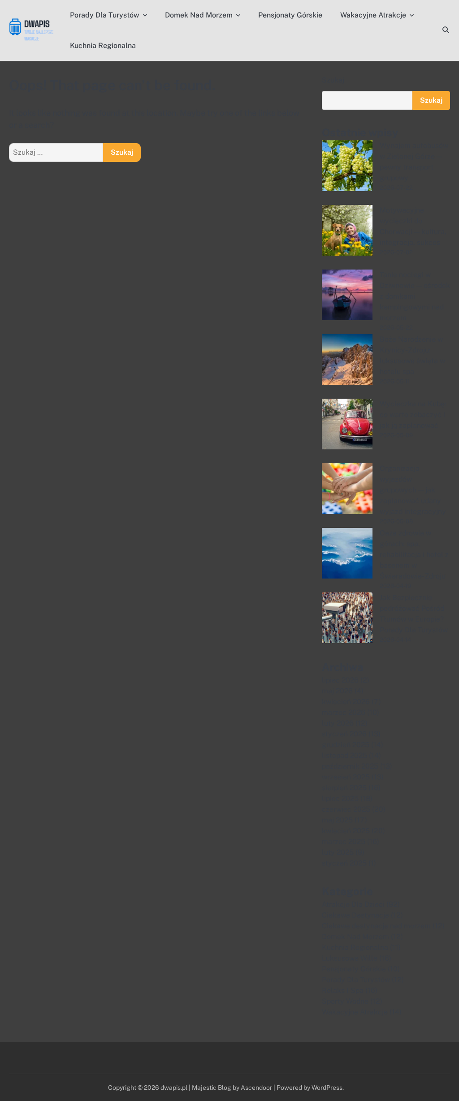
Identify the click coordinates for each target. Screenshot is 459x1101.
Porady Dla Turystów (104, 15)
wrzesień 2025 (346, 777)
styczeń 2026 (344, 734)
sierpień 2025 (344, 787)
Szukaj (333, 80)
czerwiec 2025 (346, 809)
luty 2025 (338, 852)
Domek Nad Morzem (199, 15)
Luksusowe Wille (349, 958)
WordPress (327, 1087)
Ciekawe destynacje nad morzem (376, 926)
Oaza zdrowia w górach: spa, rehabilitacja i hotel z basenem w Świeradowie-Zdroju (414, 554)
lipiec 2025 (340, 798)
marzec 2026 (343, 712)
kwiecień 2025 (346, 831)
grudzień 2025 (345, 744)
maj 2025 (337, 820)
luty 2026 (338, 723)
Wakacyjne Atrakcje (373, 15)
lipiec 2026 (340, 680)
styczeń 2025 (344, 863)
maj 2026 (337, 691)
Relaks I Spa (343, 990)
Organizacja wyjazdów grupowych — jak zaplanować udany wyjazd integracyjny (413, 490)
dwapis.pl (173, 1087)
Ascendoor (256, 1087)
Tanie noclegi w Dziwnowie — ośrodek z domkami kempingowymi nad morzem (415, 296)
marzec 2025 (343, 841)
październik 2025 (350, 766)
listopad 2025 (344, 755)
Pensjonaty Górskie (290, 15)
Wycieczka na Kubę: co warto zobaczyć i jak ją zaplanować (413, 415)
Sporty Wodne (345, 1001)
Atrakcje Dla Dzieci (353, 904)
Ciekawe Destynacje (355, 915)
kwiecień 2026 (346, 701)
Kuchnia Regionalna (103, 45)
